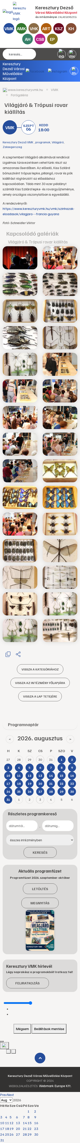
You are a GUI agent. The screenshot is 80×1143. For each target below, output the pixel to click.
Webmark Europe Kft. (55, 1086)
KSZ (59, 28)
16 (36, 1123)
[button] (74, 71)
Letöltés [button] (40, 889)
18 (7, 1128)
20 (18, 1128)
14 (25, 1123)
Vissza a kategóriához (40, 669)
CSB (40, 39)
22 (30, 1128)
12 (12, 1123)
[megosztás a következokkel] (18, 654)
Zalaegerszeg (12, 147)
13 (18, 1123)
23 (36, 1128)
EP (52, 39)
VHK (34, 28)
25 (7, 1134)
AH (27, 39)
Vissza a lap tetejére (40, 696)
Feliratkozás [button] (27, 983)
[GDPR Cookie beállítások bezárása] (2, 1041)
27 (18, 1134)
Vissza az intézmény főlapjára (40, 683)
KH (71, 28)
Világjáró (58, 142)
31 (2, 1140)
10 (2, 1123)
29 (30, 1134)
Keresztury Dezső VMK (18, 142)
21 (25, 1128)
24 (2, 1134)
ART (46, 28)
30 (36, 1134)
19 (12, 1128)
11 (7, 1123)
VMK (9, 28)
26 (12, 1134)
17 (2, 1128)
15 (30, 1123)
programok (42, 142)
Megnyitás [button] (40, 903)
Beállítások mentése (49, 1029)
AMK (21, 28)
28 (25, 1134)
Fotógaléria (19, 95)
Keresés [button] (40, 852)
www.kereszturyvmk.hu (25, 89)
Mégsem (22, 1029)
